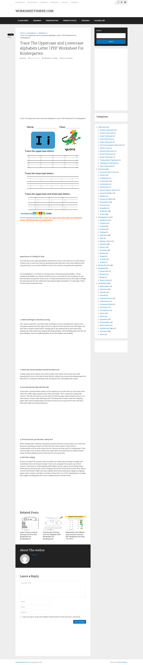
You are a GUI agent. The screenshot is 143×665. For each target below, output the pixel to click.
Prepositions (104, 202)
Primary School (32, 2)
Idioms (102, 313)
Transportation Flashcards (109, 160)
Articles (102, 175)
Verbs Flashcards (106, 166)
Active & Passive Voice (108, 172)
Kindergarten (19, 2)
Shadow (103, 253)
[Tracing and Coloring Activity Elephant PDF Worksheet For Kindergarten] (53, 523)
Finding (102, 232)
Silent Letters (105, 325)
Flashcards (54, 2)
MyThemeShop (122, 662)
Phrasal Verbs (105, 322)
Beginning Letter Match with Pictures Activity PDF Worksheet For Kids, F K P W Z (75, 535)
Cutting (102, 226)
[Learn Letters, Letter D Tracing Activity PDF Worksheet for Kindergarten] (30, 523)
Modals (102, 196)
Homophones (105, 310)
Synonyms (103, 331)
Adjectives (103, 289)
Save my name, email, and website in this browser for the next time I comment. (51, 617)
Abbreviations (105, 286)
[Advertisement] (53, 74)
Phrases (103, 274)
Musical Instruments (107, 151)
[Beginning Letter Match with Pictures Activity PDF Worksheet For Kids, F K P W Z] (76, 523)
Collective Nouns (106, 298)
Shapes (102, 256)
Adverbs (103, 292)
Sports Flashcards (106, 157)
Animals (102, 295)
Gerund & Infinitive (106, 193)
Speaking (74, 2)
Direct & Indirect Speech (108, 190)
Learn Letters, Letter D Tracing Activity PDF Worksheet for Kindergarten (28, 535)
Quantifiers (103, 208)
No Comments (67, 58)
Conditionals (104, 178)
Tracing (55, 58)
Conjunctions (104, 181)
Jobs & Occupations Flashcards (111, 145)
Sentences (104, 211)
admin (23, 58)
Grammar (64, 2)
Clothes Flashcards (107, 133)
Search (98, 30)
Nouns (102, 316)
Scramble (103, 250)
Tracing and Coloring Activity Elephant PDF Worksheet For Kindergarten (52, 535)
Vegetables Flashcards (108, 163)
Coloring (103, 223)
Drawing (103, 229)
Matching (103, 235)
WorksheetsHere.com (34, 10)
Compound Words (106, 304)
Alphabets (48, 58)
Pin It (9, 37)
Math (101, 238)
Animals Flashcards (107, 130)
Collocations (104, 301)
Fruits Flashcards (106, 139)
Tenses (102, 214)
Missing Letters (105, 241)
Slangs (102, 277)
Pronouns (103, 205)
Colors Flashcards (106, 136)
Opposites (103, 319)
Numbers (103, 244)
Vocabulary (43, 2)
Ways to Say (104, 280)
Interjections (104, 271)
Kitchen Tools (105, 148)
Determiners (104, 187)
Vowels (102, 262)
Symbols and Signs (107, 328)
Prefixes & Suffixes (106, 199)
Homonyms (104, 307)
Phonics (102, 247)
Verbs (102, 334)
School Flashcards (106, 154)
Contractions (104, 184)
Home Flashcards (106, 142)
